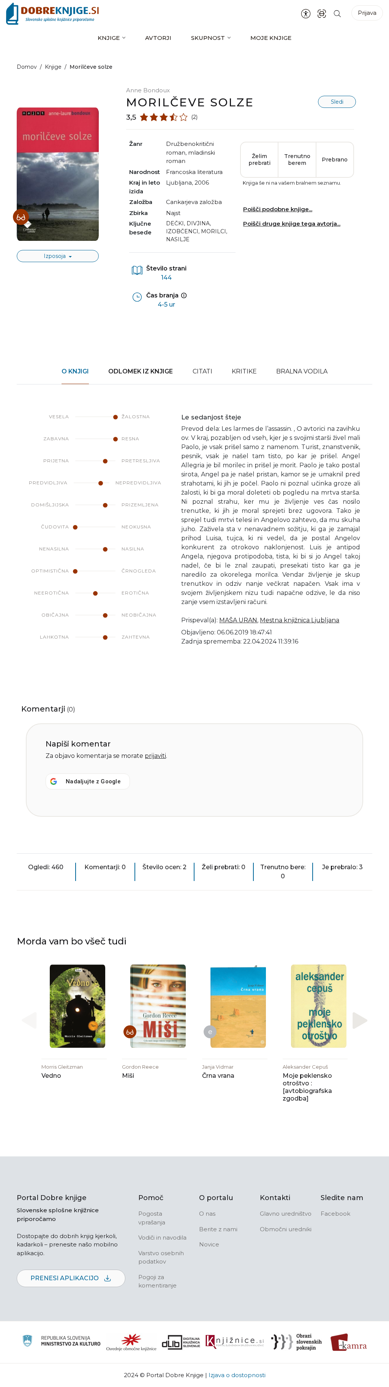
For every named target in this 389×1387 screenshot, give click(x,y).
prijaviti (155, 755)
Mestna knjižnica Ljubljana (299, 620)
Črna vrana (218, 1075)
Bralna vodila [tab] (301, 371)
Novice (209, 1244)
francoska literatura (194, 172)
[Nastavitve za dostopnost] (305, 13)
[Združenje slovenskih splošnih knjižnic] (234, 1342)
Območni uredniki (286, 1229)
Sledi (337, 101)
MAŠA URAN (238, 620)
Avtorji (158, 37)
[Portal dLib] (181, 1342)
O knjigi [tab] (75, 371)
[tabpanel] (194, 534)
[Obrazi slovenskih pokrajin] (296, 1342)
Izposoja (55, 256)
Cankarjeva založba (194, 202)
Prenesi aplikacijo (65, 1278)
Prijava (367, 12)
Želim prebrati (259, 159)
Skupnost (208, 37)
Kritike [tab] (244, 371)
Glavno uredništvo (286, 1213)
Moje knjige (270, 37)
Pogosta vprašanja (151, 1218)
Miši (128, 1075)
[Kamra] (349, 1342)
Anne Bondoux (148, 90)
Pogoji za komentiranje (157, 1281)
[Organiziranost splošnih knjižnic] (131, 1342)
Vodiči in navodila (162, 1237)
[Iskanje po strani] (337, 13)
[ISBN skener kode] (321, 13)
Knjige (109, 37)
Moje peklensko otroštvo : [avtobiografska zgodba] (307, 1087)
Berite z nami (218, 1229)
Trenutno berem (297, 159)
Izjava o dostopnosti (237, 1375)
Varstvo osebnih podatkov (161, 1257)
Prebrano (335, 159)
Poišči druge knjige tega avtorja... (291, 223)
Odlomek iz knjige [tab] (140, 371)
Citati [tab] (202, 371)
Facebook (335, 1213)
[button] (359, 1020)
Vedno (51, 1075)
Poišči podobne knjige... (277, 209)
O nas (207, 1213)
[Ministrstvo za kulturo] (61, 1342)
